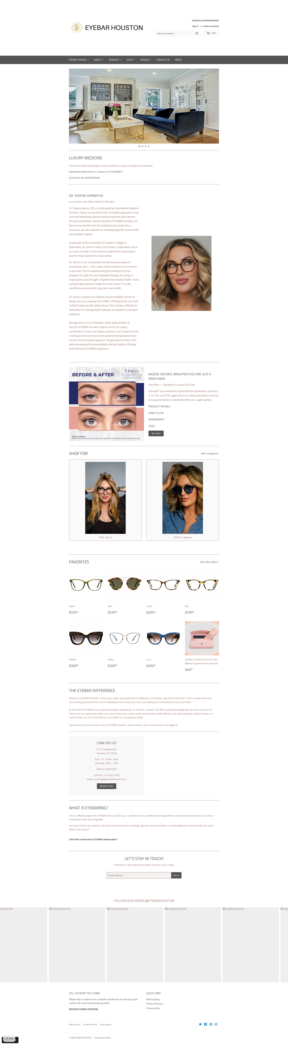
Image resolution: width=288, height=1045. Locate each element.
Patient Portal (78, 60)
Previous (75, 106)
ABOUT (98, 60)
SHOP (130, 60)
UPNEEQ (145, 60)
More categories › (210, 453)
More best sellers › (209, 562)
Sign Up (176, 875)
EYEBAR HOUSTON (83, 1037)
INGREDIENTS (156, 419)
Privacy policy (153, 1008)
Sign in (195, 26)
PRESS (178, 60)
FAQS (151, 426)
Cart (213, 33)
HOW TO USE (156, 413)
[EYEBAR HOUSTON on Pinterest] (210, 1024)
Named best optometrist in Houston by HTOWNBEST (96, 171)
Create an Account (211, 26)
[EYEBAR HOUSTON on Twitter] (200, 1024)
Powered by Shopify (102, 1037)
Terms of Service (154, 1003)
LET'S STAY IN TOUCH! (144, 859)
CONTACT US (163, 60)
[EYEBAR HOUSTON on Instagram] (216, 1024)
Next (212, 106)
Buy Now (156, 433)
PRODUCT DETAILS (159, 406)
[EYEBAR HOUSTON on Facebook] (205, 1024)
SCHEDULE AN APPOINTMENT (84, 178)
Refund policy (153, 999)
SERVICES (114, 60)
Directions (107, 786)
